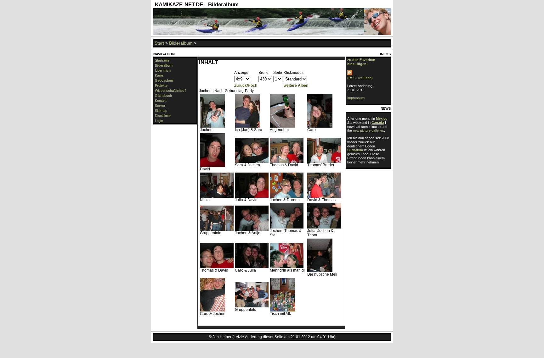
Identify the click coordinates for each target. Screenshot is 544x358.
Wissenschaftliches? (170, 90)
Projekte (161, 85)
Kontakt (161, 100)
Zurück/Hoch (245, 85)
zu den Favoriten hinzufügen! (361, 62)
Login (159, 121)
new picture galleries (368, 130)
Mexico (382, 118)
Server (160, 105)
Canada (377, 122)
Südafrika (355, 150)
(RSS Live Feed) (360, 78)
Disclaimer (163, 116)
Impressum (356, 98)
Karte (159, 75)
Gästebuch (163, 95)
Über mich (163, 70)
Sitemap (161, 111)
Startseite (162, 60)
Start (159, 43)
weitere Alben (296, 85)
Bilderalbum (181, 43)
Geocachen (164, 80)
